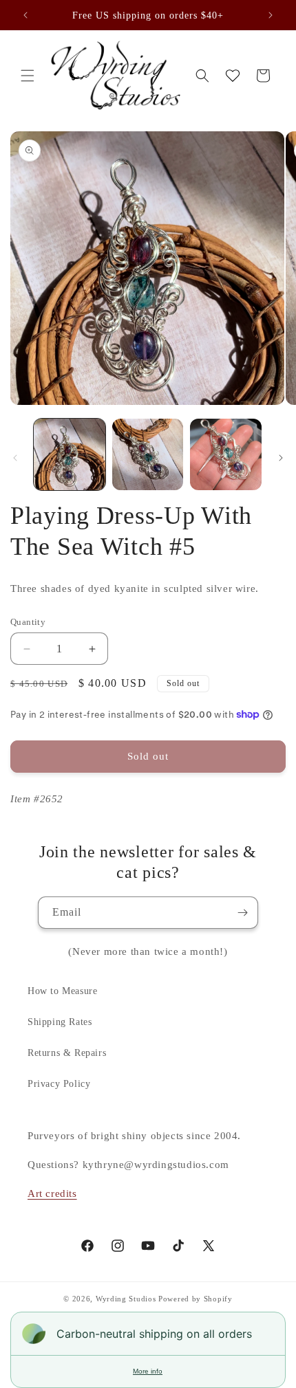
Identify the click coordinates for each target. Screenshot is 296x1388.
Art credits (52, 1193)
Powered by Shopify (195, 1299)
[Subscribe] (242, 912)
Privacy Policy (59, 1084)
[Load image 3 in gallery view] (226, 454)
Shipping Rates (60, 1022)
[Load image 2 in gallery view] (148, 454)
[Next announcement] (270, 15)
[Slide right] (281, 458)
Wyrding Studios (126, 1299)
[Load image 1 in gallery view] (69, 454)
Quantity (27, 622)
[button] (27, 75)
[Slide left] (15, 458)
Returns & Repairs (67, 1053)
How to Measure (62, 991)
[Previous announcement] (25, 15)
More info (147, 1371)
